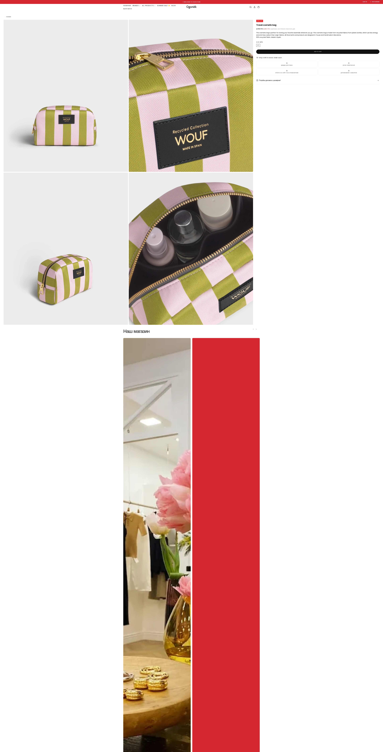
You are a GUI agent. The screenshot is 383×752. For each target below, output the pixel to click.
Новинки (127, 6)
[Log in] (254, 7)
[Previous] (252, 329)
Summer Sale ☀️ (163, 6)
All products (148, 6)
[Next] (258, 329)
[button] (365, 2)
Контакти (127, 9)
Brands (136, 6)
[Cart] (258, 7)
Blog (174, 6)
